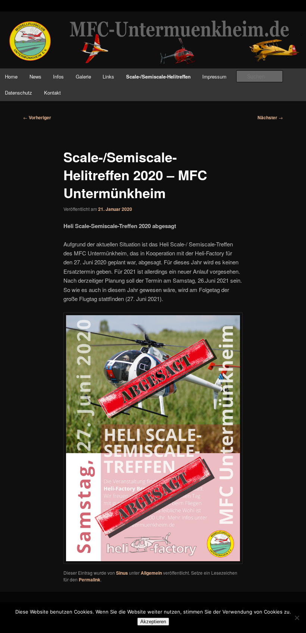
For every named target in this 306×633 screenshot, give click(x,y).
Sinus (122, 572)
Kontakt (52, 92)
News (35, 76)
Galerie (83, 76)
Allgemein (151, 572)
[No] (296, 617)
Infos (58, 76)
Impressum (214, 76)
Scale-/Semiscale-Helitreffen (158, 76)
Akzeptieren (153, 621)
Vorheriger (37, 117)
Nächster (270, 117)
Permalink (89, 579)
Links (108, 76)
